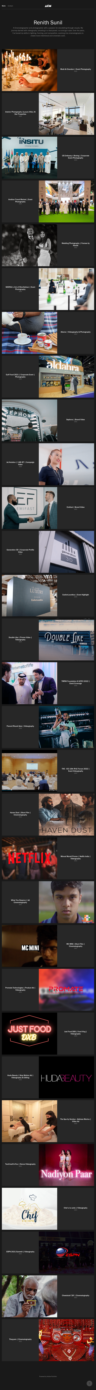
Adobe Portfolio (52, 1376)
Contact (10, 6)
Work (4, 6)
